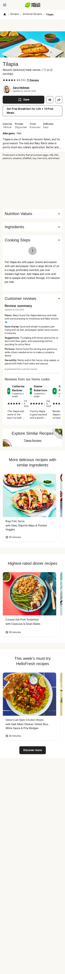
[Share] (58, 99)
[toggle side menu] (4, 5)
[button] (32, 227)
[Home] (5, 14)
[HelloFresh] (32, 4)
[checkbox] (4, 80)
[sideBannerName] (33, 184)
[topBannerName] (32, 25)
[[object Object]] (49, 99)
